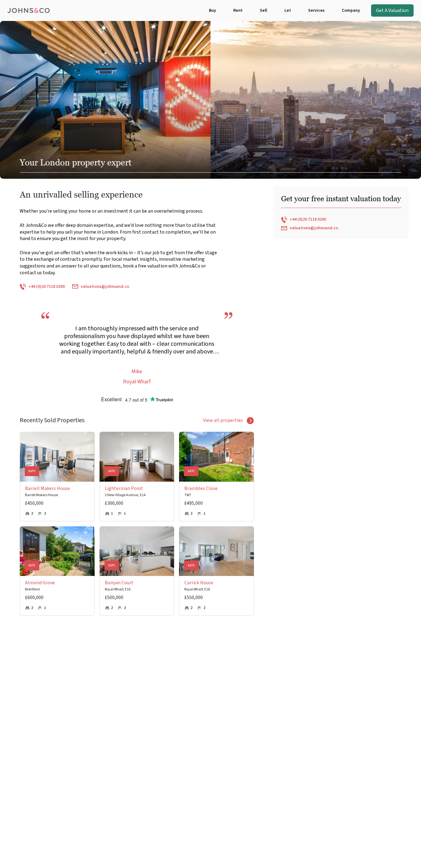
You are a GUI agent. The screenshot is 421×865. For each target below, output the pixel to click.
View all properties (223, 420)
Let (287, 10)
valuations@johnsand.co (105, 287)
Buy (212, 10)
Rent (238, 10)
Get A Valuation (392, 10)
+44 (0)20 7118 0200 (46, 287)
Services (316, 10)
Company (351, 10)
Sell (263, 10)
